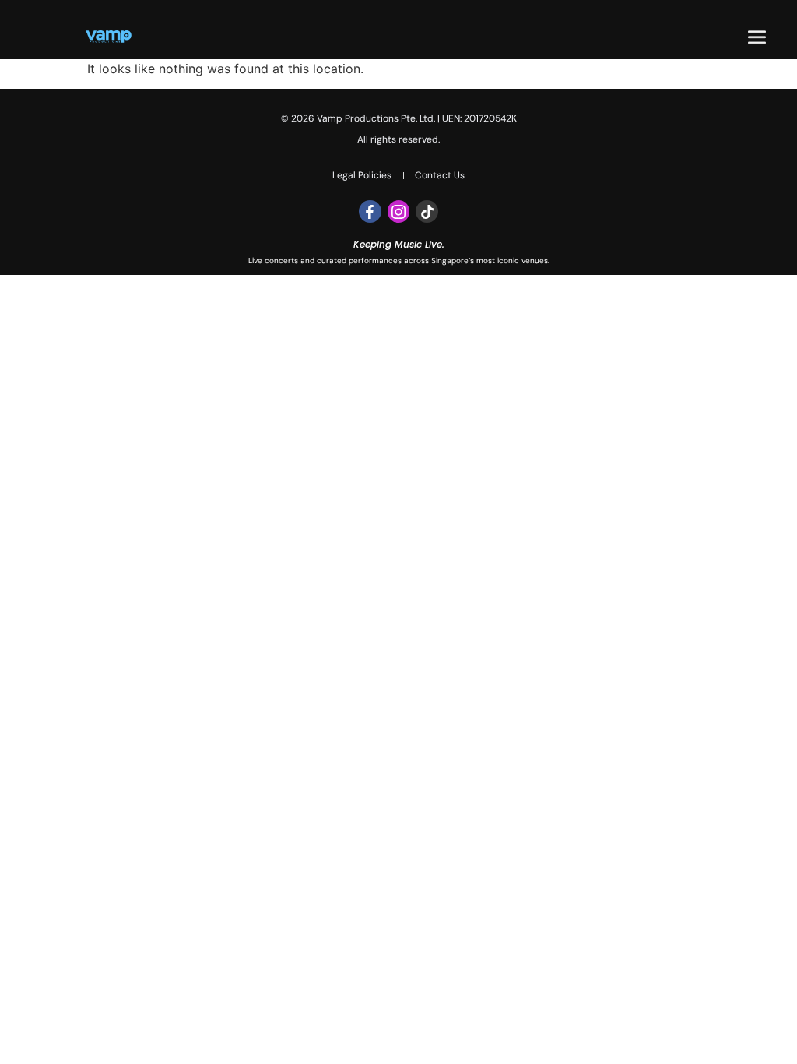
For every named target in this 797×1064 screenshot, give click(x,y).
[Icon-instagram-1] (399, 211)
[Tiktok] (427, 211)
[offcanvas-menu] (757, 37)
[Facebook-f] (370, 211)
